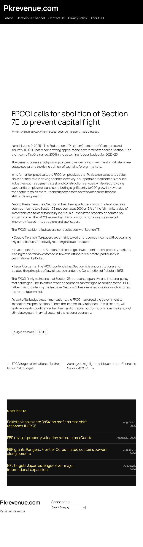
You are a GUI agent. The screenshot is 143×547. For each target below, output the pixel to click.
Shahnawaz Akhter (35, 131)
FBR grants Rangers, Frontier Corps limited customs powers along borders (57, 451)
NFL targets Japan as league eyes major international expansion (40, 467)
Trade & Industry (89, 131)
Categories (60, 501)
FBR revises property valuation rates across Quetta (49, 438)
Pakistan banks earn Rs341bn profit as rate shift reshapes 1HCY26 (47, 424)
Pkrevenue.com (31, 8)
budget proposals (24, 332)
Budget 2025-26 (58, 131)
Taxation (74, 131)
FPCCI (42, 332)
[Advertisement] (71, 63)
